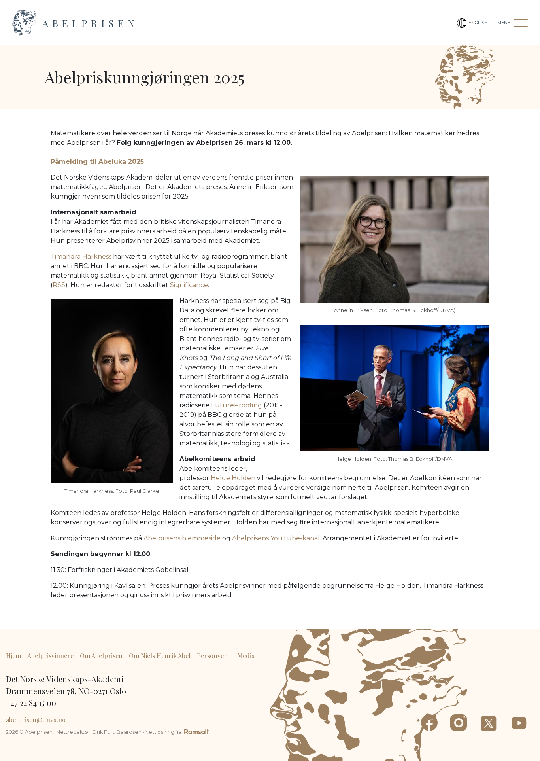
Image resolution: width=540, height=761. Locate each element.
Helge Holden (233, 478)
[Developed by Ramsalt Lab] (196, 731)
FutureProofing (236, 405)
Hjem (13, 655)
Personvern (214, 655)
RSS (59, 285)
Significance (189, 285)
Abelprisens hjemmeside (182, 538)
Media (246, 655)
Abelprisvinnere (50, 655)
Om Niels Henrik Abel (160, 655)
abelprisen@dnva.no (36, 720)
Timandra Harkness (81, 256)
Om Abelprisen (101, 655)
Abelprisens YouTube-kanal (276, 538)
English (478, 22)
